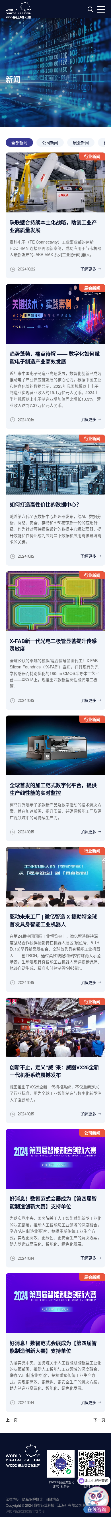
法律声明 (12, 1499)
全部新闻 (19, 142)
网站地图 (52, 1499)
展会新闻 (81, 142)
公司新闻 (50, 142)
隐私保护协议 (32, 1499)
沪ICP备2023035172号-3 (25, 1511)
